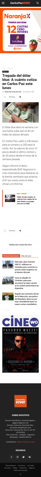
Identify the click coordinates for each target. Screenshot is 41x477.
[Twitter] (23, 457)
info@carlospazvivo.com (26, 442)
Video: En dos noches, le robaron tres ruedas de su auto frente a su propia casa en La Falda (27, 200)
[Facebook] (11, 457)
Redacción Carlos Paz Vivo (13, 92)
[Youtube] (29, 457)
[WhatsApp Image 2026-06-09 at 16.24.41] (20, 372)
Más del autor (26, 256)
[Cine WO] (20, 326)
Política (15, 468)
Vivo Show (7, 468)
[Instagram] (17, 457)
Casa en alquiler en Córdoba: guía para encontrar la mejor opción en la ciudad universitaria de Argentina (27, 283)
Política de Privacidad (20, 470)
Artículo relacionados (11, 256)
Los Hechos (21, 465)
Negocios (11, 68)
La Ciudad (30, 465)
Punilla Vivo (23, 468)
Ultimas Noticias (10, 465)
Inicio (4, 68)
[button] (38, 3)
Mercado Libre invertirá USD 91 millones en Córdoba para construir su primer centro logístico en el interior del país (26, 267)
